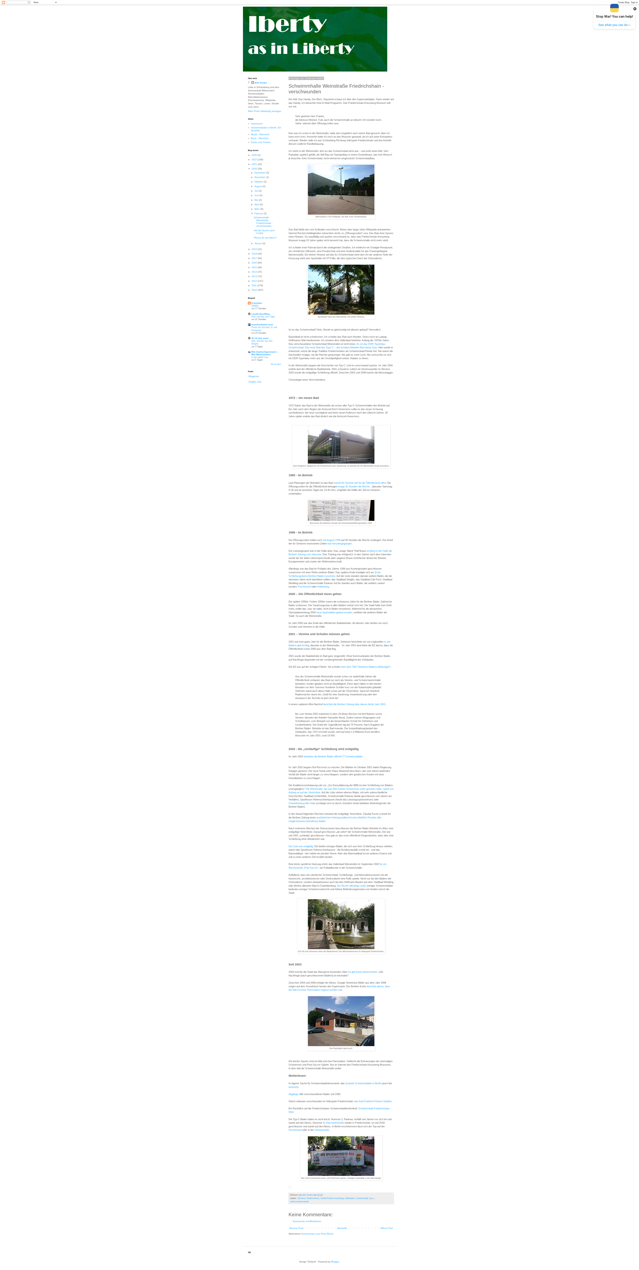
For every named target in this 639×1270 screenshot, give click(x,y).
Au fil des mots (260, 338)
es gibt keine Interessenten (362, 971)
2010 (255, 290)
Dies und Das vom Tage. (263, 316)
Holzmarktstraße (335, 1122)
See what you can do (613, 25)
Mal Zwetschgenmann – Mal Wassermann (264, 353)
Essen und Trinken (261, 142)
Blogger (335, 1261)
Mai (256, 200)
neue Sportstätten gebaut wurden (334, 612)
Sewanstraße (322, 1129)
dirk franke (261, 82)
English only (255, 381)
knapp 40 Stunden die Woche (354, 486)
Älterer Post (387, 1228)
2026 (255, 155)
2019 (255, 249)
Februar (259, 213)
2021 (255, 164)
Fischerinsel (305, 586)
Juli (256, 190)
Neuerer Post (296, 1228)
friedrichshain (313, 1198)
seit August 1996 (331, 540)
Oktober (259, 181)
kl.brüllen (256, 303)
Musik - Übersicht (260, 134)
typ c (371, 1198)
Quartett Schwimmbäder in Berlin (363, 1083)
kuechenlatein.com (262, 324)
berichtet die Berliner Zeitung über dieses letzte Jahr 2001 (354, 704)
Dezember (260, 172)
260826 (254, 306)
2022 (255, 159)
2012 (255, 281)
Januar (258, 243)
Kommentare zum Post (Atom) (317, 1233)
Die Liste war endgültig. (301, 846)
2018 (255, 253)
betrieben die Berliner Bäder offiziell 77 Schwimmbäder (333, 756)
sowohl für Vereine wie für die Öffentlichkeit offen (359, 482)
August (258, 186)
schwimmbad (361, 1198)
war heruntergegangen (339, 543)
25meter (301, 1198)
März (257, 209)
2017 (255, 258)
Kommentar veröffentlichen (307, 1221)
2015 (255, 267)
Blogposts (254, 376)
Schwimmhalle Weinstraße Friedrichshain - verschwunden (263, 221)
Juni (256, 195)
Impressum (257, 123)
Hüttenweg (323, 586)
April (257, 204)
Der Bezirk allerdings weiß (351, 885)
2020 (255, 168)
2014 (255, 271)
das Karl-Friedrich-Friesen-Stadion (373, 1101)
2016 (255, 262)
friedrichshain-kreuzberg (332, 1198)
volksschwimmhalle (299, 1201)
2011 (254, 285)
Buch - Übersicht (259, 138)
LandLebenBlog (260, 314)
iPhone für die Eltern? (265, 237)
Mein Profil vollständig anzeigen (264, 111)
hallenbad (349, 1198)
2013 (255, 276)
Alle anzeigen (276, 364)
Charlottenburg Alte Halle (302, 803)
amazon (293, 1087)
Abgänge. (294, 1094)
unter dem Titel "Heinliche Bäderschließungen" (365, 666)
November (260, 177)
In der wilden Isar (259, 357)
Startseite (342, 1228)
